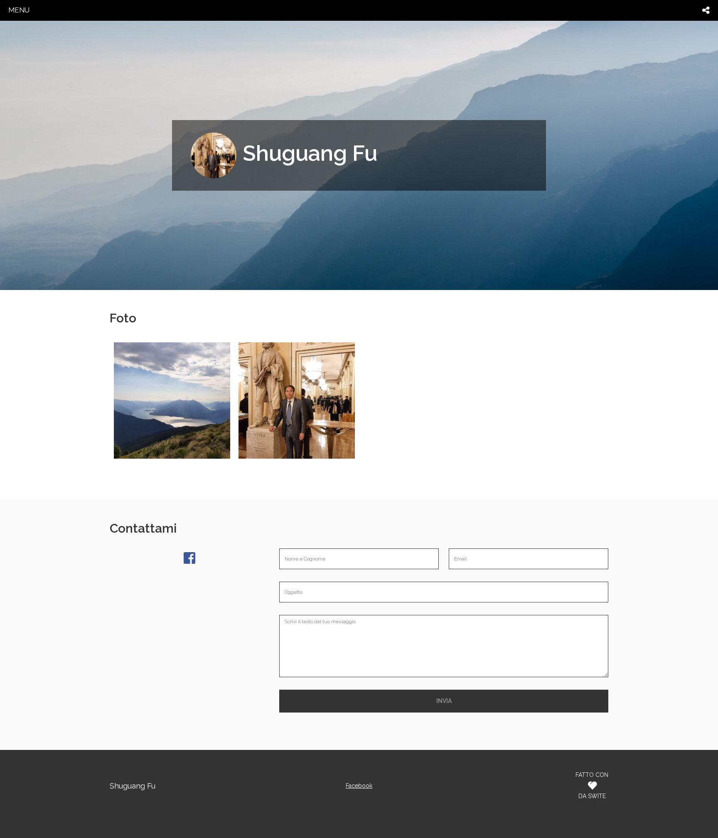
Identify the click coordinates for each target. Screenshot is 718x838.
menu (19, 10)
